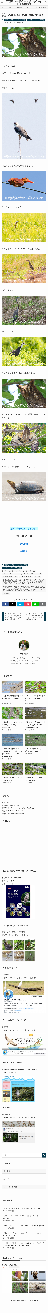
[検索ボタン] (46, 2)
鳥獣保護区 (6, 593)
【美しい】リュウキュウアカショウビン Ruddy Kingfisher (20, 1218)
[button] (5, 604)
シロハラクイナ (30, 571)
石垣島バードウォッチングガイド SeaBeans (24, 2)
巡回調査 (37, 577)
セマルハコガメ (7, 574)
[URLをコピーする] (42, 604)
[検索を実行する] (44, 1155)
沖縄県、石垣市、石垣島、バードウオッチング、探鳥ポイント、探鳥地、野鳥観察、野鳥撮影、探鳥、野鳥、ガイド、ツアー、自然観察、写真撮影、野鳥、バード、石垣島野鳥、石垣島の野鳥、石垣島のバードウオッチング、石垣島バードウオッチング (23, 581)
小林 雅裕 (24, 654)
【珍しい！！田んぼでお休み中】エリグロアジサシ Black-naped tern (22, 1235)
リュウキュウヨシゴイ (26, 577)
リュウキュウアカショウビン (33, 574)
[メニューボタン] (2, 2)
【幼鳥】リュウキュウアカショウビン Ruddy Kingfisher (23, 1227)
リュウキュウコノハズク (10, 577)
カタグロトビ (20, 571)
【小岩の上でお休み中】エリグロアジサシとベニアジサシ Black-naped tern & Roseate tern (24, 1245)
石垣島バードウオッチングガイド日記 (14, 20)
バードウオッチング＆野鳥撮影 (35, 20)
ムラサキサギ (18, 574)
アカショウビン (9, 571)
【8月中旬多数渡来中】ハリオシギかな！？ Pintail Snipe (24, 1209)
